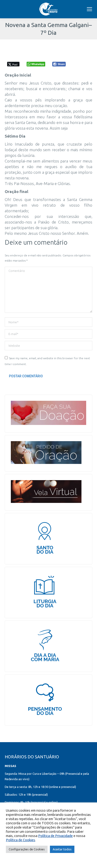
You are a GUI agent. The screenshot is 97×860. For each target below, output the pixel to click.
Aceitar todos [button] (62, 849)
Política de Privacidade (55, 836)
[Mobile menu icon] (89, 9)
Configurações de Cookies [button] (27, 849)
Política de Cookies (20, 840)
